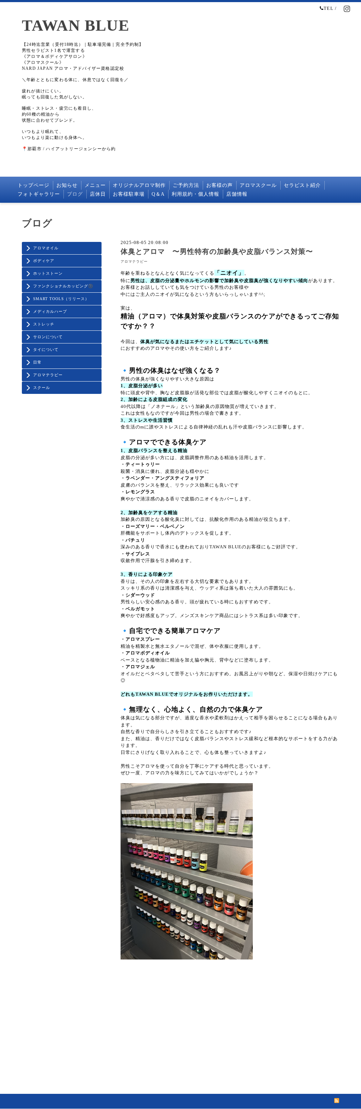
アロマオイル (46, 248)
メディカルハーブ (50, 311)
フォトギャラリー (39, 194)
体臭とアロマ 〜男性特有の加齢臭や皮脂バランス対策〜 (217, 251)
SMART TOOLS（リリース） (61, 299)
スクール (41, 387)
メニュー (95, 185)
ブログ (75, 194)
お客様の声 (219, 185)
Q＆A (158, 194)
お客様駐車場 (129, 194)
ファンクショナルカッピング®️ (63, 286)
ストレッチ (43, 324)
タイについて (46, 349)
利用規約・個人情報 (195, 194)
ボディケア (43, 260)
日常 (37, 362)
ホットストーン (48, 273)
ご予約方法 (186, 185)
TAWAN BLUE (75, 25)
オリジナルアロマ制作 (139, 185)
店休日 (98, 194)
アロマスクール (258, 185)
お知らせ (67, 185)
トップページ (33, 185)
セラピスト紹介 (302, 185)
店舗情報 (236, 194)
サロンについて (48, 337)
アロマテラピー (48, 375)
